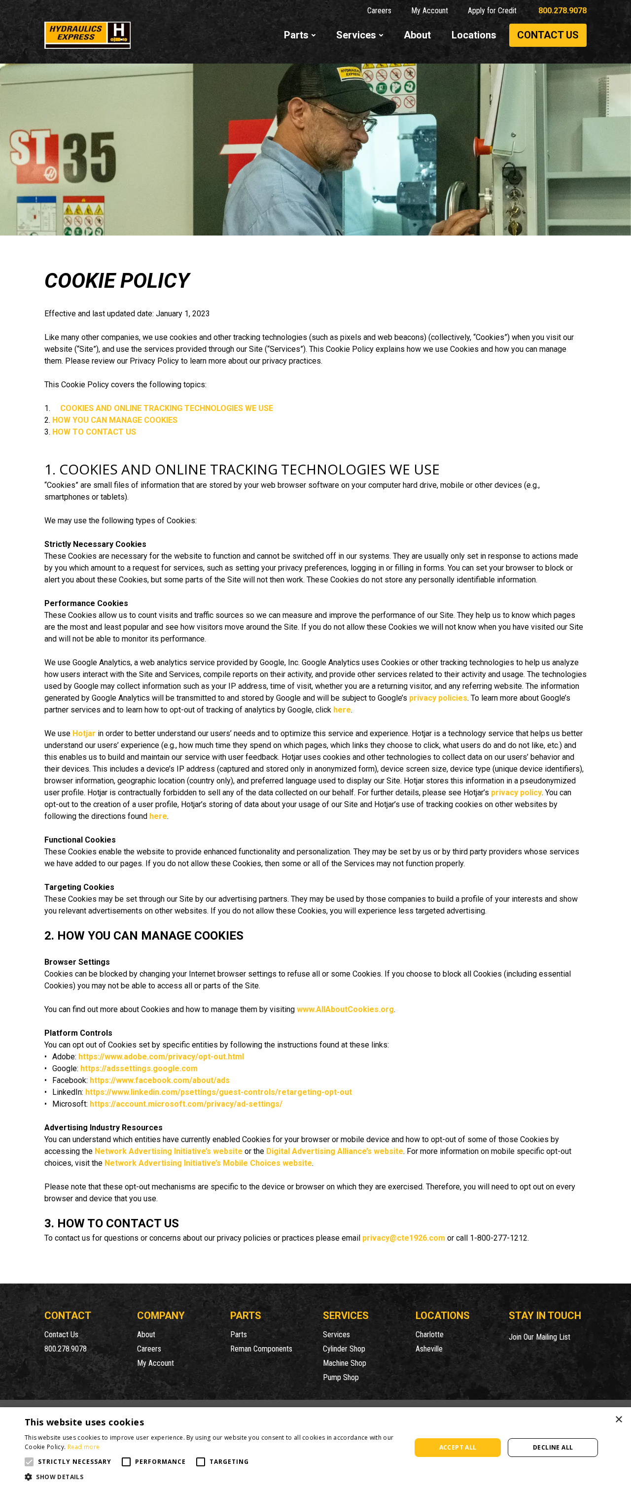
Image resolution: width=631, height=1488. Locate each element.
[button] (29, 1462)
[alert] (315, 1447)
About (417, 35)
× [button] (618, 1419)
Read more (84, 1447)
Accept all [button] (458, 1447)
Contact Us (548, 35)
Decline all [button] (553, 1447)
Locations (474, 35)
